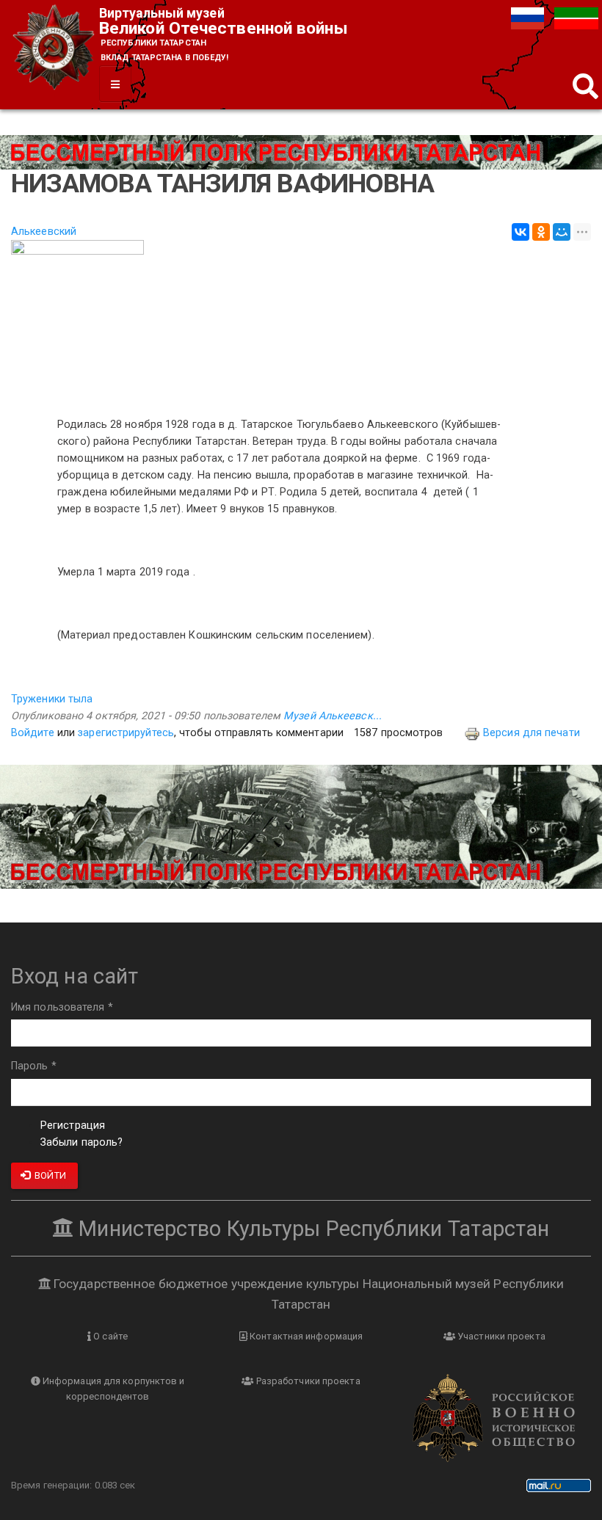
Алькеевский (43, 231)
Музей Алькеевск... (332, 716)
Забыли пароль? (81, 1142)
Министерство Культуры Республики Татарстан (311, 1228)
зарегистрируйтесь (126, 733)
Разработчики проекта (307, 1380)
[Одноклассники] (541, 232)
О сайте (109, 1336)
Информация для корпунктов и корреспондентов (112, 1388)
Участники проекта (500, 1336)
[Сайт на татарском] (576, 18)
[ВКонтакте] (520, 232)
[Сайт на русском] (529, 18)
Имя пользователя (62, 1007)
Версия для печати (531, 733)
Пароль (34, 1066)
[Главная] (55, 49)
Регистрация (72, 1125)
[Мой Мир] (561, 232)
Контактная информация (305, 1336)
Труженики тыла (52, 699)
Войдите (32, 733)
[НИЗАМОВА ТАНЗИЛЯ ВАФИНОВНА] (301, 320)
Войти (49, 1175)
